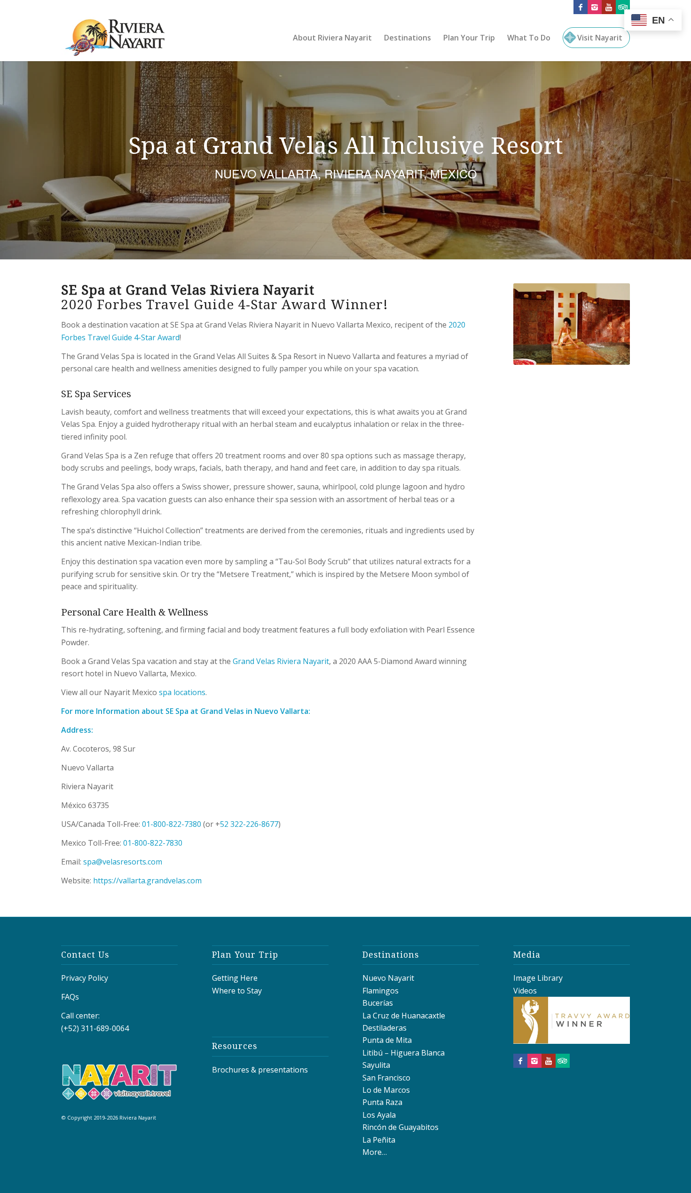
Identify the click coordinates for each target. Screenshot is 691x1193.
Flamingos (380, 990)
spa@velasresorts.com (123, 862)
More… (374, 1152)
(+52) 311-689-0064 (95, 1028)
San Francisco (386, 1078)
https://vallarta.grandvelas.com (147, 880)
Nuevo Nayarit (388, 978)
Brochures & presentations (260, 1070)
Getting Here (235, 978)
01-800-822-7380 (171, 824)
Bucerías (377, 1003)
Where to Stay (237, 990)
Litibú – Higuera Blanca (403, 1053)
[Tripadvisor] (623, 7)
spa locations (182, 692)
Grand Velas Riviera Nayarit (281, 661)
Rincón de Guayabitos (400, 1127)
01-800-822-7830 (152, 843)
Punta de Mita (387, 1040)
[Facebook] (580, 7)
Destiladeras (384, 1028)
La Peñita (378, 1140)
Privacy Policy (84, 978)
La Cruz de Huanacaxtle (403, 1015)
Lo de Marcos (386, 1090)
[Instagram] (595, 7)
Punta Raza (382, 1102)
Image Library (538, 978)
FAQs (70, 997)
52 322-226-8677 (249, 824)
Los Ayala (379, 1115)
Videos (525, 990)
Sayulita (376, 1065)
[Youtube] (609, 7)
